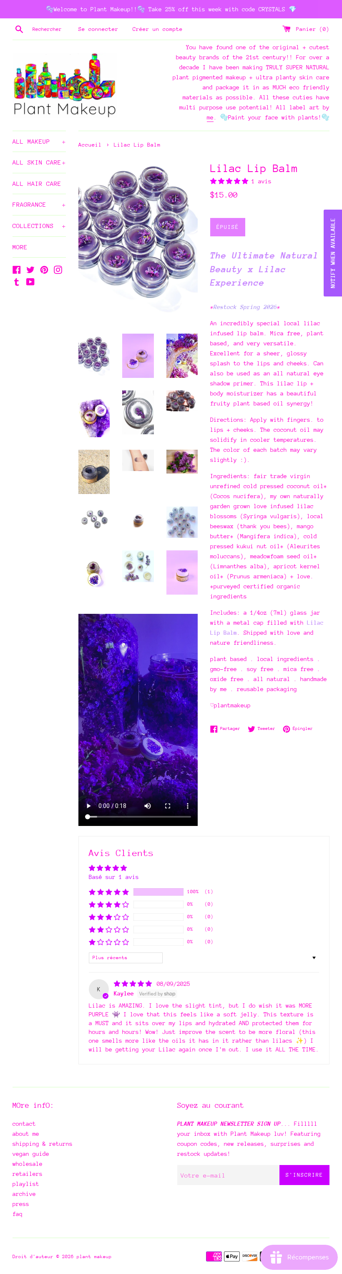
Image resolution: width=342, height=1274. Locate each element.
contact (24, 1123)
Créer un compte (158, 29)
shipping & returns (43, 1143)
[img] (134, 983)
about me (26, 1133)
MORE (20, 247)
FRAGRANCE (39, 204)
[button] (230, 181)
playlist (26, 1183)
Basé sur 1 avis (114, 877)
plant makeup (94, 1256)
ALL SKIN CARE (39, 162)
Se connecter (98, 29)
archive (24, 1193)
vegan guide (31, 1153)
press (21, 1204)
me (210, 117)
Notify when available (332, 253)
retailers (28, 1173)
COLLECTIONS (39, 225)
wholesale (28, 1163)
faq (18, 1214)
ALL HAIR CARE (37, 183)
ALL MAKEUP (39, 141)
